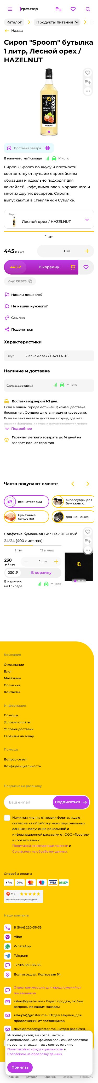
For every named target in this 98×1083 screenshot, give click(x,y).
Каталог (14, 22)
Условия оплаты (17, 722)
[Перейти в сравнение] (58, 9)
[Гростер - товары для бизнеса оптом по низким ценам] (29, 9)
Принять (19, 1067)
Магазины (12, 678)
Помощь (11, 715)
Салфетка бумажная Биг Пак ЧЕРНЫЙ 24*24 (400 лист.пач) (41, 537)
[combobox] (49, 219)
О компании (14, 664)
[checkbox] (7, 818)
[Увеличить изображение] (79, 564)
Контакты (12, 692)
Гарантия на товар (19, 736)
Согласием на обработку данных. (40, 851)
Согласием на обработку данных (34, 1054)
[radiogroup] (32, 550)
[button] (88, 532)
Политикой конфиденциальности (40, 846)
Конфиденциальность (22, 766)
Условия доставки (18, 729)
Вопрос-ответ (15, 759)
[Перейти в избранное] (73, 9)
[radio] (18, 545)
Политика (12, 685)
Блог (8, 671)
